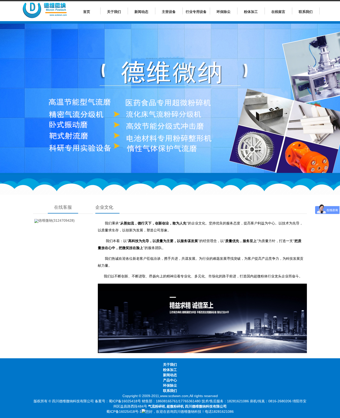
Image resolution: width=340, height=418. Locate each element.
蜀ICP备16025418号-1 (124, 412)
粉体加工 (251, 12)
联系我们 (306, 12)
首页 (86, 12)
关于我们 (114, 12)
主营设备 (169, 12)
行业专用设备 (196, 12)
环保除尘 (223, 12)
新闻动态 (141, 12)
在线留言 (278, 12)
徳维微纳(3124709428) (56, 220)
